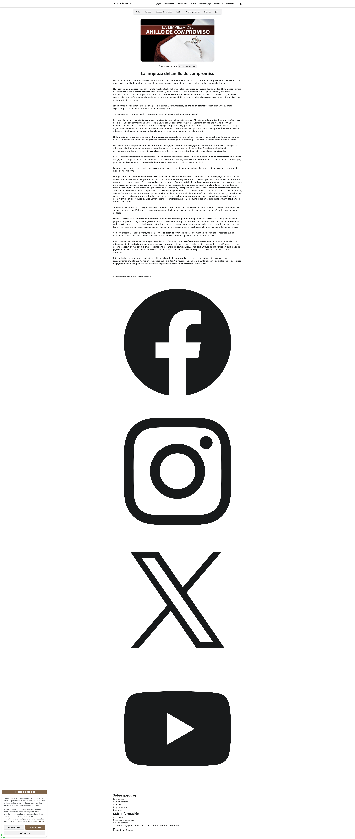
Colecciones (169, 3)
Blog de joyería (120, 807)
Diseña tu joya (205, 3)
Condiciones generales (123, 820)
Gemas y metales (193, 12)
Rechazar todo (14, 827)
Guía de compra (120, 822)
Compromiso (182, 3)
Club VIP (117, 804)
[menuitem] (159, 3)
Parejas (148, 12)
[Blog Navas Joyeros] (122, 3)
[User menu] (241, 3)
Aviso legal (118, 817)
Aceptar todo (35, 827)
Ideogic (129, 830)
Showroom (218, 3)
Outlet (193, 3)
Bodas (138, 12)
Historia (207, 12)
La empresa (118, 799)
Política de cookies (36, 821)
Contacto (230, 3)
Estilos (179, 12)
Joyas (159, 3)
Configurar (23, 833)
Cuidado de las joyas (164, 12)
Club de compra (120, 801)
